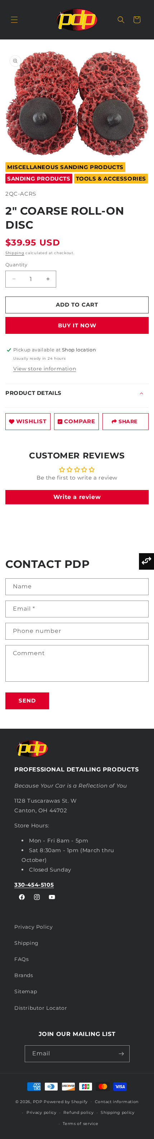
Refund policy (78, 1112)
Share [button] (128, 421)
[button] (14, 20)
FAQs (21, 959)
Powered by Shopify (66, 1101)
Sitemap (25, 991)
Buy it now (77, 325)
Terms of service (80, 1123)
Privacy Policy (33, 927)
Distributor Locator (40, 1008)
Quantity (16, 264)
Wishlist (31, 421)
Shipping (14, 253)
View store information (44, 368)
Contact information (117, 1101)
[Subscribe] (121, 1053)
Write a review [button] (77, 497)
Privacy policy (42, 1112)
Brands (23, 975)
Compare (79, 421)
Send (27, 700)
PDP (38, 1101)
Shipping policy (118, 1112)
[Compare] (146, 561)
